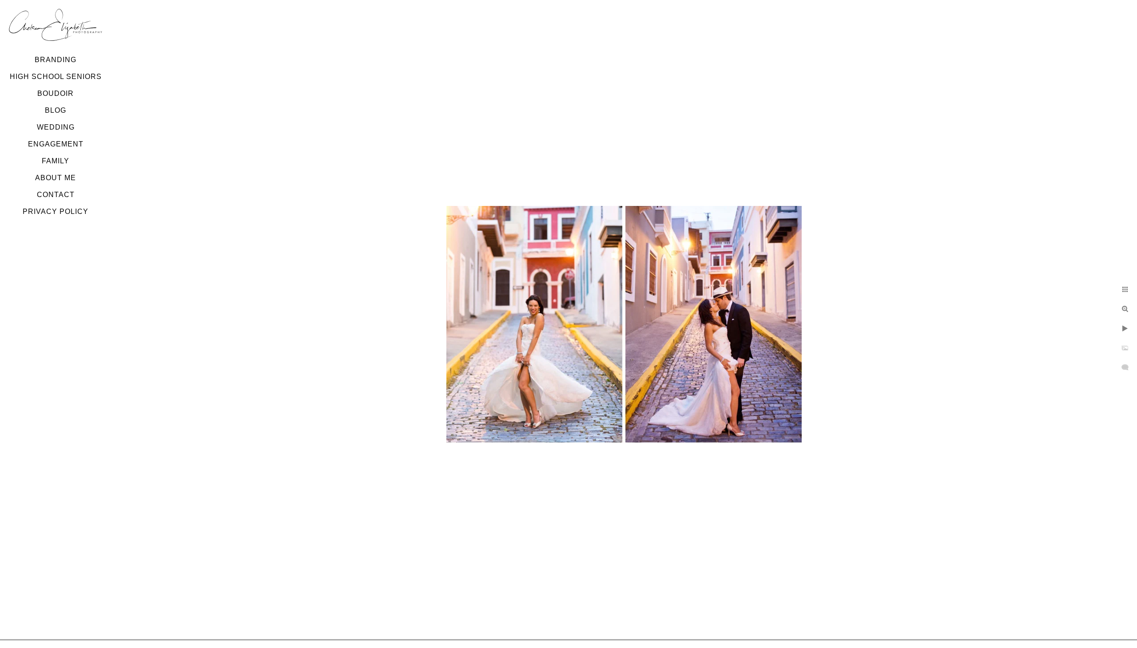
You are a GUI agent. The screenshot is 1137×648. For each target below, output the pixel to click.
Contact (56, 194)
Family (55, 161)
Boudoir (55, 93)
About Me (55, 178)
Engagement (55, 144)
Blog (55, 110)
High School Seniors (56, 76)
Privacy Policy (55, 211)
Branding (55, 59)
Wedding (56, 127)
